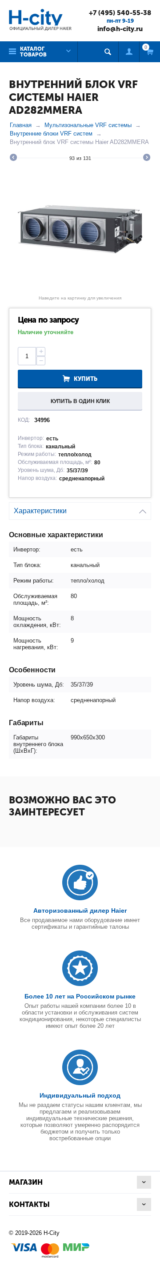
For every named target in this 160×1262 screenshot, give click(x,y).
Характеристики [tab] (40, 511)
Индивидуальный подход (80, 1095)
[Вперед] (146, 159)
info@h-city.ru (120, 29)
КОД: (24, 420)
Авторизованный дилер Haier (80, 910)
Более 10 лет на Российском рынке (80, 996)
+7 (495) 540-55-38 (120, 13)
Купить (85, 378)
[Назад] (13, 159)
